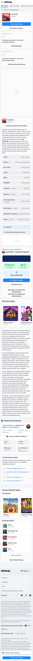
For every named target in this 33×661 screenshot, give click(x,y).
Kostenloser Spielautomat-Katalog (16, 125)
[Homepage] (8, 2)
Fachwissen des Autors (23, 431)
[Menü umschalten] (2, 2)
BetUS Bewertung (16, 284)
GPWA (29, 625)
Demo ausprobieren (17, 24)
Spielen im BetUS (18, 280)
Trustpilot (20, 633)
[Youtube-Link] (21, 595)
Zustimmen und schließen (16, 657)
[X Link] (26, 595)
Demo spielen (4, 6)
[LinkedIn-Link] (30, 595)
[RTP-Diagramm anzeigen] (9, 162)
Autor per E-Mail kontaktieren (18, 436)
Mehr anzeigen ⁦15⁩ (16, 555)
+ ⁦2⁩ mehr (13, 188)
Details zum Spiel (14, 6)
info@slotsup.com (26, 620)
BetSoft (9, 122)
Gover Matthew (14, 427)
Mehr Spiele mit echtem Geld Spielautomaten (16, 291)
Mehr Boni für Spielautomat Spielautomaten (16, 295)
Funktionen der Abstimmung (16, 64)
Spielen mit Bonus (17, 28)
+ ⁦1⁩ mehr (6, 202)
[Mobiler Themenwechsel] (30, 2)
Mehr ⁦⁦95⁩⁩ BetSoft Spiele (16, 560)
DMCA (6, 629)
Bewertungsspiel (16, 46)
